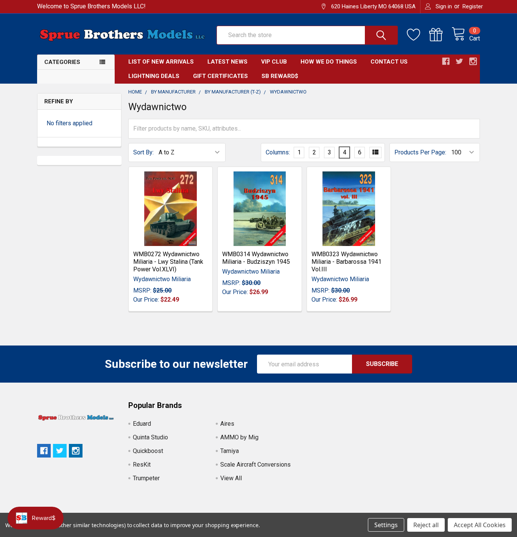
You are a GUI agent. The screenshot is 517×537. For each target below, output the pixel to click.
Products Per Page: (420, 152)
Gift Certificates (220, 76)
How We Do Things (329, 61)
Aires (227, 423)
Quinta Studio (150, 437)
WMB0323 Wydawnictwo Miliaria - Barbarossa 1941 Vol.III (346, 262)
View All (231, 478)
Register (472, 6)
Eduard (142, 423)
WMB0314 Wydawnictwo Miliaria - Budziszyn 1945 (256, 258)
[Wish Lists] (418, 34)
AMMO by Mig (239, 437)
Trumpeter (146, 478)
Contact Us (389, 61)
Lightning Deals (153, 76)
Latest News (227, 61)
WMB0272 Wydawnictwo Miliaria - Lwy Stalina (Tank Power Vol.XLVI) (168, 262)
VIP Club (274, 61)
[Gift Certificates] (440, 34)
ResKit (142, 464)
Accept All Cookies (480, 525)
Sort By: (143, 152)
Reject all (426, 525)
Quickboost (148, 451)
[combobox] (307, 35)
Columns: (278, 152)
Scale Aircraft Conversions (255, 464)
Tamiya (229, 451)
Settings (386, 525)
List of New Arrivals (161, 61)
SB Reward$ (280, 76)
